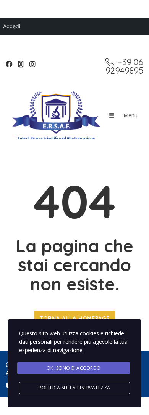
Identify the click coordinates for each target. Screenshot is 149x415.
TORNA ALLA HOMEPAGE (75, 318)
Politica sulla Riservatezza (74, 388)
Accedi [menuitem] (11, 26)
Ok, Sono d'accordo (74, 368)
